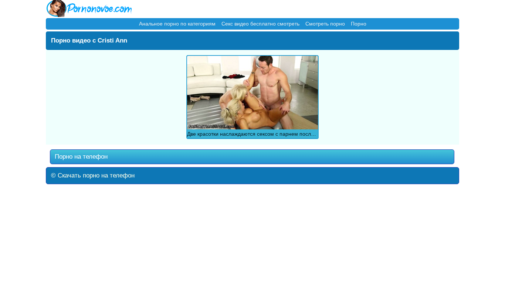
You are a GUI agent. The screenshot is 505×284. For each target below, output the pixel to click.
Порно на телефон (80, 156)
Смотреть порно (325, 24)
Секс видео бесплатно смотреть (260, 24)
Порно (358, 24)
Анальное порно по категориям (177, 24)
